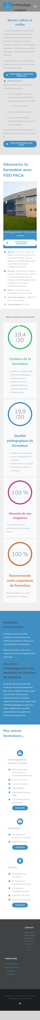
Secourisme (11, 971)
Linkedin (29, 949)
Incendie (10, 974)
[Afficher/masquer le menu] (35, 6)
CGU (34, 996)
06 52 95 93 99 (29, 941)
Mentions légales (13, 998)
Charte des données (26, 998)
